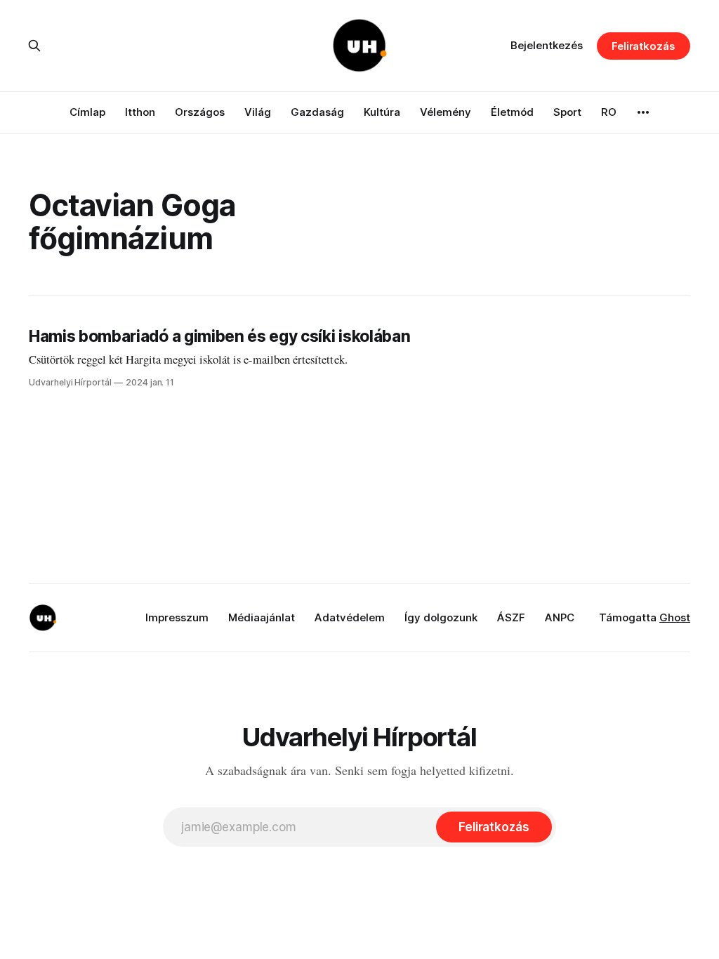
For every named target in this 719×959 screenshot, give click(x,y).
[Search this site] (34, 45)
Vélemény (445, 112)
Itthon (140, 112)
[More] (643, 112)
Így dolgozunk (440, 617)
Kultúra (382, 112)
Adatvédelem (350, 617)
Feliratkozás (643, 46)
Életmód (512, 112)
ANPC (559, 617)
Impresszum (177, 617)
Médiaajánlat (261, 617)
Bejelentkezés (546, 45)
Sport (567, 112)
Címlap (87, 112)
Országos (200, 112)
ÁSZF (511, 617)
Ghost (674, 617)
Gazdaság (317, 112)
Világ (257, 112)
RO (608, 112)
